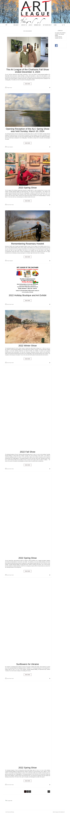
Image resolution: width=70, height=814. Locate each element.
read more (27, 83)
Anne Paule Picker (10, 204)
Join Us (30, 24)
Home (55, 24)
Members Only (37, 24)
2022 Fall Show (27, 452)
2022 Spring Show (27, 558)
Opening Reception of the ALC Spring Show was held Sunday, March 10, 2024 (27, 130)
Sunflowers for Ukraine (27, 664)
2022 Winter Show (27, 345)
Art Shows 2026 (47, 24)
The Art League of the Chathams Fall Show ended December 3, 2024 (27, 70)
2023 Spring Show (27, 187)
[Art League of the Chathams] (35, 13)
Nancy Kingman (10, 146)
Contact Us (24, 24)
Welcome (16, 24)
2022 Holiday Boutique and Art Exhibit (27, 295)
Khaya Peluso (9, 87)
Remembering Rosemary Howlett (27, 244)
